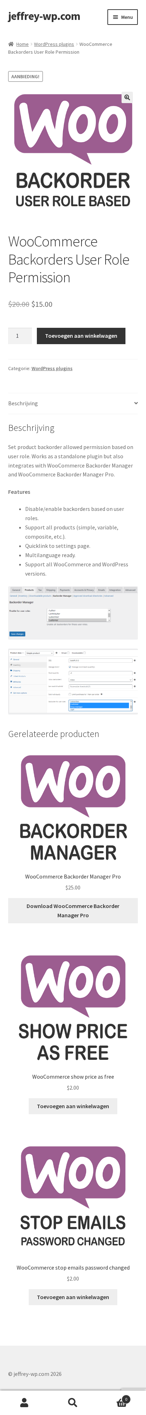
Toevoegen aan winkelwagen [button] (73, 1106)
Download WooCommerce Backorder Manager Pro (73, 910)
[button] (127, 97)
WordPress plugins (54, 44)
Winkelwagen (112, 1397)
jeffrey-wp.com (44, 16)
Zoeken (73, 1403)
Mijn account (24, 1403)
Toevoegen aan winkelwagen (81, 335)
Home (22, 44)
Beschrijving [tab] (23, 403)
